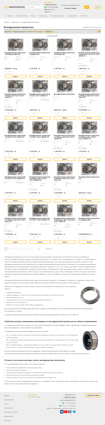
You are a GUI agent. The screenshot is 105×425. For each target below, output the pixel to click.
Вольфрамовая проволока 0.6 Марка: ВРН (89, 219)
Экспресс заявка (70, 8)
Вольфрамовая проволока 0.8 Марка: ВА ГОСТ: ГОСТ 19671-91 (64, 178)
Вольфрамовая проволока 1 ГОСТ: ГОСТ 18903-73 (39, 95)
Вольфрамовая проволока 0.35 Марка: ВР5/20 (15, 53)
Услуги (6, 404)
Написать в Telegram (49, 11)
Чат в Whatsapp (52, 7)
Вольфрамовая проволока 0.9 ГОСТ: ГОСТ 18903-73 (15, 178)
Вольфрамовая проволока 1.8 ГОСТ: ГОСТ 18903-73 (15, 136)
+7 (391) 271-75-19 (50, 5)
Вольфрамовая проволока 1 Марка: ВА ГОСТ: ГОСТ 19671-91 (15, 95)
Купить (15, 76)
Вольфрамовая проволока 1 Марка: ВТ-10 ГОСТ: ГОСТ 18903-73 (89, 54)
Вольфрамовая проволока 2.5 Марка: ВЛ (64, 53)
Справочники (8, 416)
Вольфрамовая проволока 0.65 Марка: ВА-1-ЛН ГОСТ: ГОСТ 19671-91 (64, 220)
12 (38, 249)
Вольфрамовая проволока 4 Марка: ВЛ (39, 53)
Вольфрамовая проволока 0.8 (89, 178)
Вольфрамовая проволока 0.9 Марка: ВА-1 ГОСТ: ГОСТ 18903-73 (89, 137)
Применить (49, 31)
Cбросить (55, 31)
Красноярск (48, 2)
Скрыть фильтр (52, 36)
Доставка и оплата (11, 412)
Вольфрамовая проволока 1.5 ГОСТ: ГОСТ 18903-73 (39, 136)
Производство (9, 400)
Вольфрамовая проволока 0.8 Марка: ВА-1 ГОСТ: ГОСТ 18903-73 (39, 178)
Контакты (7, 420)
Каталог (7, 395)
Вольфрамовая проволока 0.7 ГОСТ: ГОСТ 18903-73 (39, 219)
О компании (8, 408)
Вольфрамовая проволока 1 (64, 95)
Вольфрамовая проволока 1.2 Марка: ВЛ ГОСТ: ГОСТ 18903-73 (64, 137)
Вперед (48, 249)
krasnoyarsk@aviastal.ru (71, 5)
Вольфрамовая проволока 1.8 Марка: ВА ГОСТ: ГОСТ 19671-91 (89, 95)
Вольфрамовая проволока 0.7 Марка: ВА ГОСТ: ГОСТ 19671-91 (15, 220)
